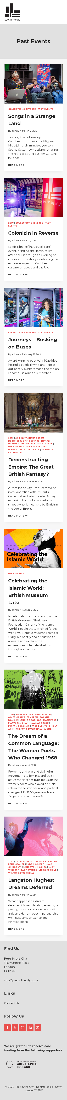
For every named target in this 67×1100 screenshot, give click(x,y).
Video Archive (48, 870)
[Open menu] (60, 12)
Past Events (45, 109)
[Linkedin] (30, 1027)
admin (15, 131)
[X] (15, 1027)
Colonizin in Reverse (33, 233)
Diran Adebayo (24, 861)
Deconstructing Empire (24, 441)
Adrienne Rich (24, 714)
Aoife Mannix (16, 717)
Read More (17, 165)
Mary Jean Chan (18, 723)
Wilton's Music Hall (29, 729)
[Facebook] (7, 1027)
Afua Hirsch (43, 714)
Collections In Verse (22, 109)
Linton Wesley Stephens (37, 444)
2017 (11, 223)
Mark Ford (50, 720)
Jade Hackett (35, 864)
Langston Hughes (35, 867)
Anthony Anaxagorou (29, 438)
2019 (11, 438)
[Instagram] (22, 1027)
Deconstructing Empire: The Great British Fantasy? (31, 467)
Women (48, 729)
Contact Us (11, 1003)
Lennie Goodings (30, 720)
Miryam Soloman (19, 726)
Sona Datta (32, 449)
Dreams (41, 861)
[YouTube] (38, 1027)
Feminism (32, 717)
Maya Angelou (39, 723)
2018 (11, 714)
